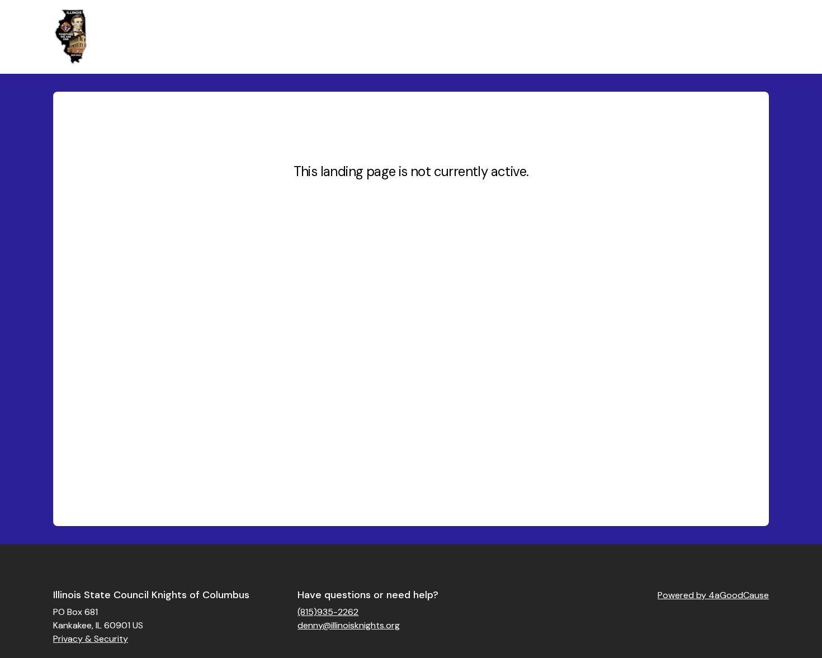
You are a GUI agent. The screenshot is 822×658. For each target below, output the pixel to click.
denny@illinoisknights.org (348, 625)
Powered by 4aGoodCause (713, 595)
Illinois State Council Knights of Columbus (151, 595)
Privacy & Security (90, 639)
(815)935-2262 (327, 612)
